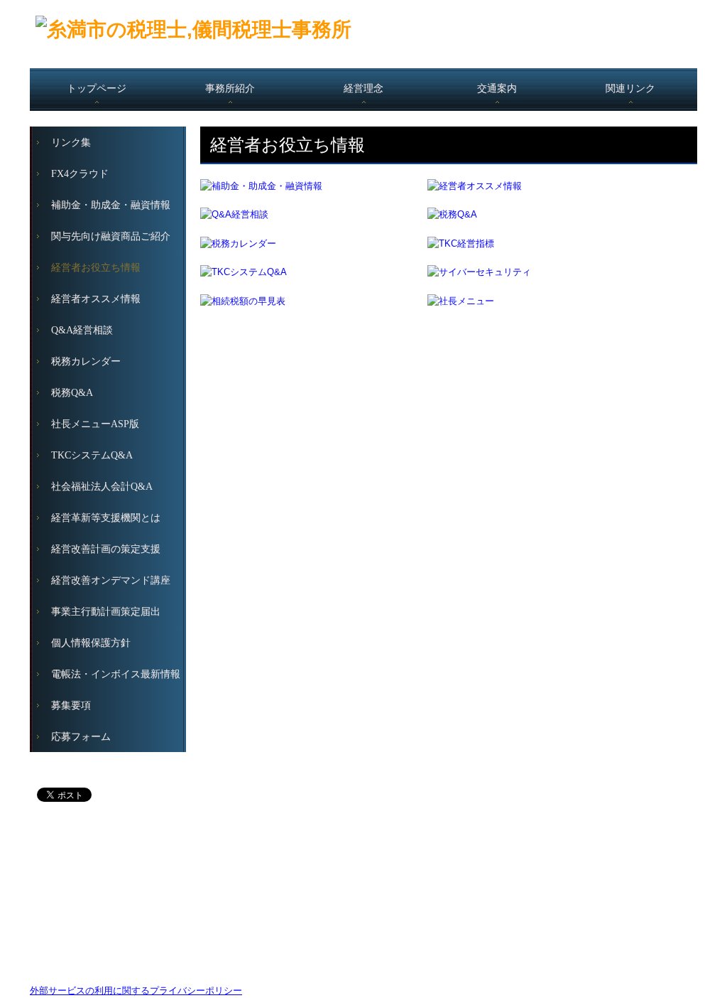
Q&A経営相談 (82, 330)
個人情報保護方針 (91, 643)
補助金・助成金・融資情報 (110, 205)
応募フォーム (81, 736)
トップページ (96, 88)
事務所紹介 (230, 88)
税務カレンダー (86, 361)
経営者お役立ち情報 (96, 267)
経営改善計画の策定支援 (105, 549)
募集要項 (71, 705)
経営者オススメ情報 (96, 299)
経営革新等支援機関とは (105, 518)
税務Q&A (72, 392)
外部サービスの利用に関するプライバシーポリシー (136, 990)
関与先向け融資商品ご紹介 (110, 236)
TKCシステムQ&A (92, 455)
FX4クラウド (80, 173)
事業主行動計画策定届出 (105, 611)
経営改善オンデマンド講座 (110, 580)
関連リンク (630, 88)
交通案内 (497, 88)
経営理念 (363, 88)
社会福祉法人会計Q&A (102, 486)
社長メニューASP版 (95, 424)
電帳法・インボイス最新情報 (115, 674)
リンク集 (71, 142)
